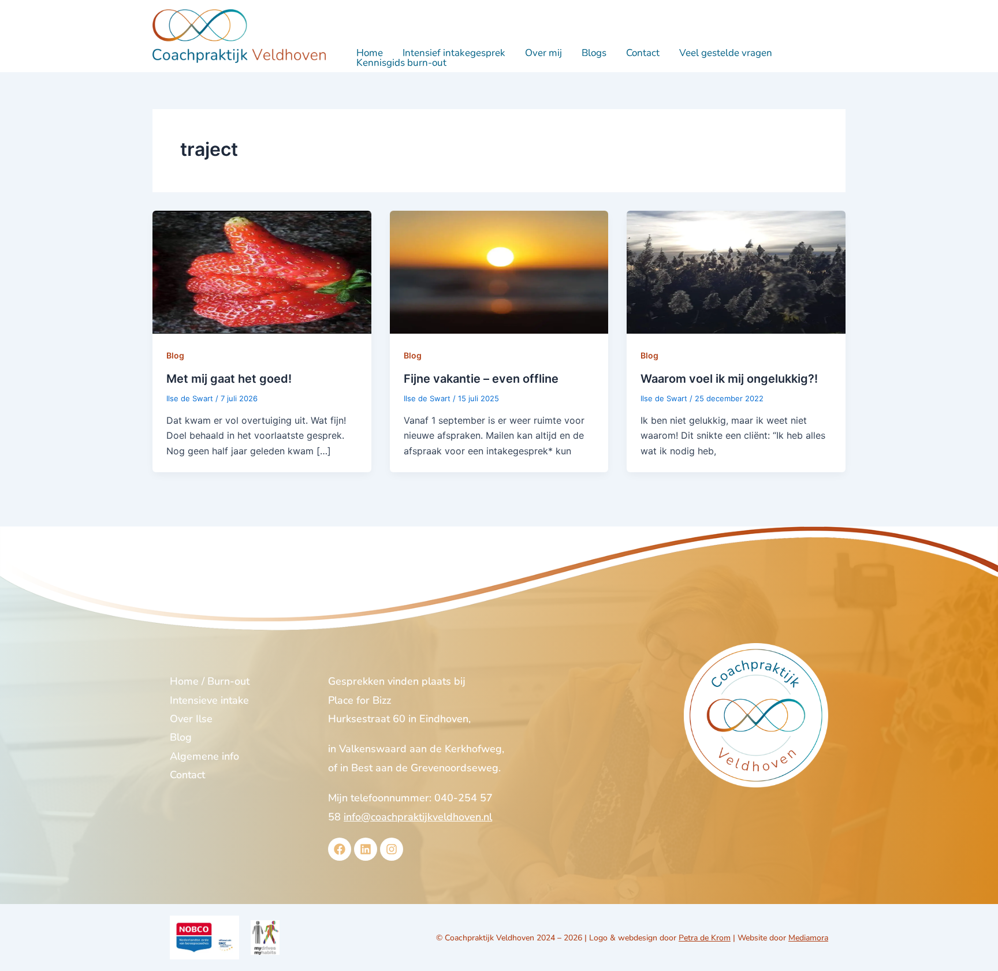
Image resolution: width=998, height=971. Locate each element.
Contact (643, 53)
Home (369, 53)
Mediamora (808, 937)
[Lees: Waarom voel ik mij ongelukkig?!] (736, 271)
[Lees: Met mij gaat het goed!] (261, 271)
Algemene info (204, 756)
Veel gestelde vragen (725, 53)
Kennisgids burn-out (401, 63)
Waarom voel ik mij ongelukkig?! (729, 379)
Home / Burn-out (210, 681)
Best (362, 768)
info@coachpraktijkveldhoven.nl (418, 817)
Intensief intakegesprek (454, 53)
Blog (175, 355)
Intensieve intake (209, 700)
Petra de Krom (705, 937)
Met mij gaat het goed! (229, 379)
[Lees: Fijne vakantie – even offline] (499, 271)
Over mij (543, 53)
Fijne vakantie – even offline (481, 379)
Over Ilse (191, 719)
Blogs (594, 53)
